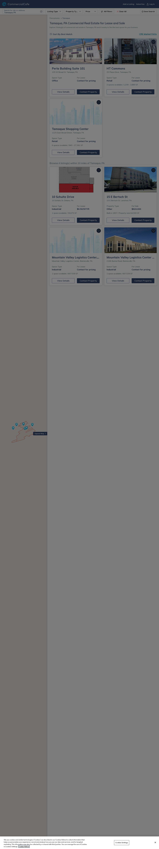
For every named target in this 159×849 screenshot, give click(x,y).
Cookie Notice (24, 846)
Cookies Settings (121, 843)
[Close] (155, 842)
